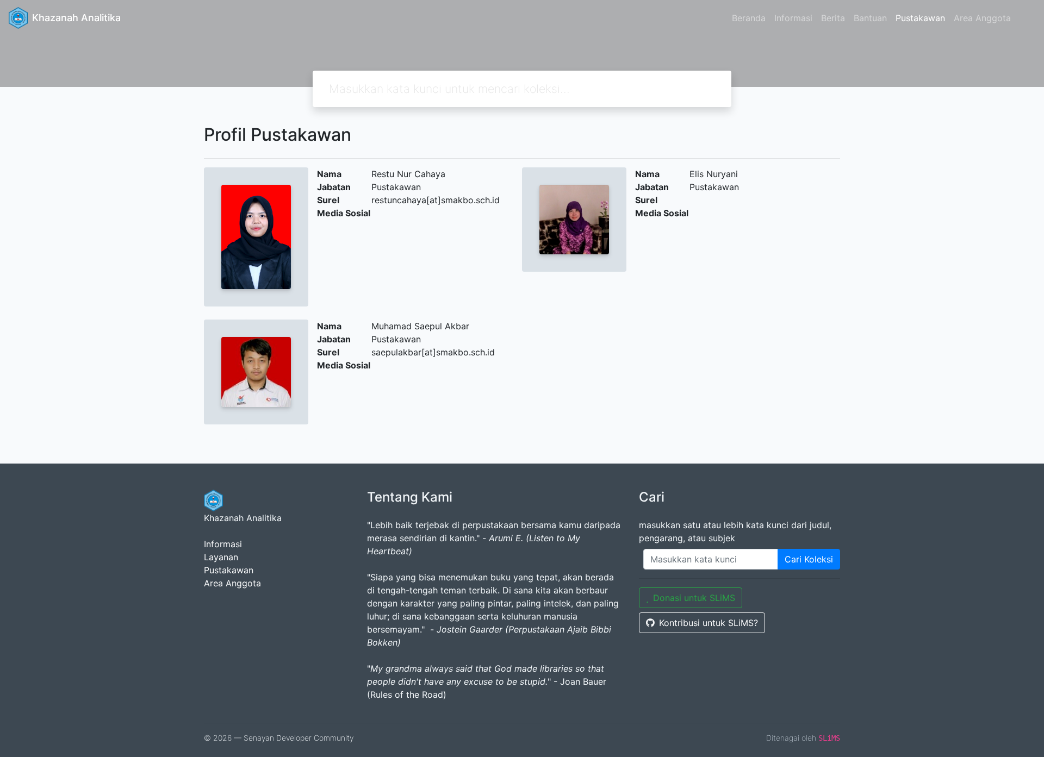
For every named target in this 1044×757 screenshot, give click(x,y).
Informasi (793, 17)
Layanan (221, 557)
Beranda (749, 17)
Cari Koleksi (809, 559)
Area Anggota (982, 17)
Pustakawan (920, 17)
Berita (833, 17)
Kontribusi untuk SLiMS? (708, 622)
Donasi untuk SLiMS (694, 597)
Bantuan (870, 17)
